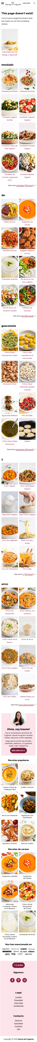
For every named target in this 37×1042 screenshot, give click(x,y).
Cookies (18, 997)
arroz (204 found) (26, 705)
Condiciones (18, 1006)
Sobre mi (18, 1020)
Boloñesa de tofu (10, 250)
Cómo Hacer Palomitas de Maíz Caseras (27, 387)
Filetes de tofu (9, 222)
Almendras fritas (9, 384)
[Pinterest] (18, 980)
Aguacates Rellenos (10, 415)
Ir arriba (18, 965)
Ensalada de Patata (10, 91)
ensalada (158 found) (25, 185)
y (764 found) (28, 574)
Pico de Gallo (27, 415)
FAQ (18, 1029)
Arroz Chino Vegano (10, 668)
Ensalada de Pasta (27, 91)
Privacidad (18, 1000)
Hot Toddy (27, 569)
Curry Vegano (9, 486)
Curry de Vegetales (9, 540)
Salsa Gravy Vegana (27, 514)
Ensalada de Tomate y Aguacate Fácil (10, 177)
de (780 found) (27, 316)
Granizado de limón (10, 279)
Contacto (18, 1026)
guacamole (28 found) (24, 449)
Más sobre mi (17, 750)
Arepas (27, 441)
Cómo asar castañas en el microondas (27, 355)
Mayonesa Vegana (9, 514)
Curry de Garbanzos (10, 569)
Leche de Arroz (27, 639)
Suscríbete (18, 1023)
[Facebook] (12, 980)
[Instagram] (24, 980)
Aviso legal (18, 1003)
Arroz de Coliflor (9, 696)
